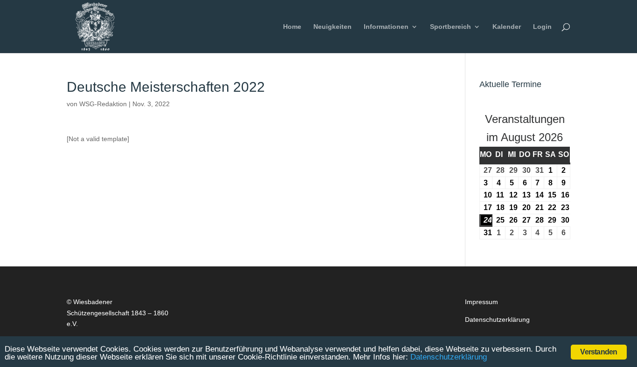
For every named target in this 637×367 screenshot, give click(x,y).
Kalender (506, 26)
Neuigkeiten (332, 26)
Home (292, 26)
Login (542, 26)
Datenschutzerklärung (497, 319)
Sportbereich (450, 26)
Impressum (481, 302)
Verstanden (598, 352)
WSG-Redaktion (103, 104)
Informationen (386, 26)
